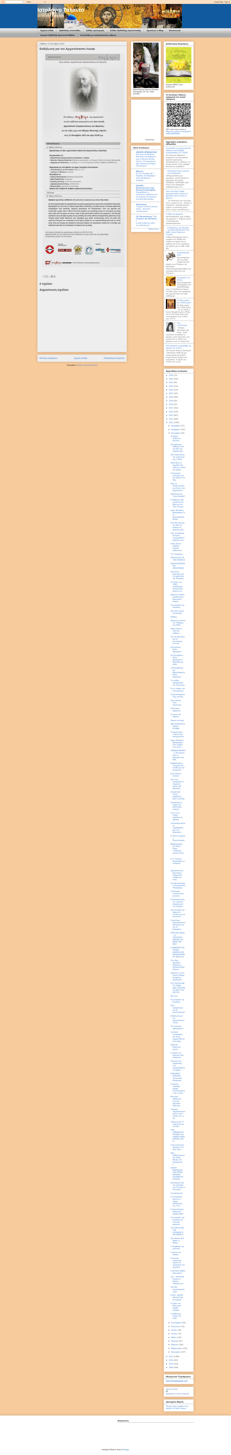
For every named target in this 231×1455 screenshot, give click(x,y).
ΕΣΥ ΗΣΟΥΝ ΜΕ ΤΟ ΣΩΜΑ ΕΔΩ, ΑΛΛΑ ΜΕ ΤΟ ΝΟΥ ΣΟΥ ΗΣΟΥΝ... (178, 987)
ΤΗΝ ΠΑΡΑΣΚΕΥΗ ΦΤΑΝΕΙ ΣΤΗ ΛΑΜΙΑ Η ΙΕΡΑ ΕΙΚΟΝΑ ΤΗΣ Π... (177, 1135)
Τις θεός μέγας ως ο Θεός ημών (184, 301)
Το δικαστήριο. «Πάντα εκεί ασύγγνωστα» (177, 734)
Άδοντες (139, 171)
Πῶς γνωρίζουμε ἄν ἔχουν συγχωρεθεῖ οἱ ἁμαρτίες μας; (177, 536)
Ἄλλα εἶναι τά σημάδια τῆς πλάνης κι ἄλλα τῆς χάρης (178, 466)
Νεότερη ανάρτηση (48, 358)
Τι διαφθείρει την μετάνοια (177, 1247)
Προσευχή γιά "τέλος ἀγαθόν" (178, 495)
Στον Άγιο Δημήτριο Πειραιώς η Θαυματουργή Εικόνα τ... (177, 964)
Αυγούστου (176, 1326)
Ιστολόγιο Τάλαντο (60, 10)
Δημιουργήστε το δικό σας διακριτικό (177, 1393)
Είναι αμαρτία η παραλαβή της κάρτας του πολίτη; (178, 347)
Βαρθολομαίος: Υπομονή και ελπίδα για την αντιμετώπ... (177, 766)
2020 (171, 397)
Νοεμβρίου (176, 429)
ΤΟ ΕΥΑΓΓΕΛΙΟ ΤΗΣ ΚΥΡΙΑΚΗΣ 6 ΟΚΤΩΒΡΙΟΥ (177, 1231)
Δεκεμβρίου (176, 426)
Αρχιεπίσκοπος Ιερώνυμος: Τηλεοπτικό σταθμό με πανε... (177, 875)
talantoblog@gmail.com (177, 1381)
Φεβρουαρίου (177, 1348)
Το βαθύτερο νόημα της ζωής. (176, 1316)
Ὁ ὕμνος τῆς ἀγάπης (176, 715)
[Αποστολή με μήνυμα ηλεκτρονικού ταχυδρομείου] (44, 276)
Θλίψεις (174, 617)
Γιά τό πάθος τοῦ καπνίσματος (178, 689)
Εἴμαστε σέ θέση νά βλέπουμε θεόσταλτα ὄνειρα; (177, 598)
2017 (171, 408)
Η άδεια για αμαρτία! (174, 214)
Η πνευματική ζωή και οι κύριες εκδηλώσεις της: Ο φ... (176, 1201)
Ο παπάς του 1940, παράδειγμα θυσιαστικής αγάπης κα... (177, 586)
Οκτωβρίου (176, 433)
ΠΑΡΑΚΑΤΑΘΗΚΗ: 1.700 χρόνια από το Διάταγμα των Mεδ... (178, 754)
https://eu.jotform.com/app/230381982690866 (178, 132)
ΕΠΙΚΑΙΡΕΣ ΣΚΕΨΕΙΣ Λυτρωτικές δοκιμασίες (176, 1076)
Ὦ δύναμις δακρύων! (176, 709)
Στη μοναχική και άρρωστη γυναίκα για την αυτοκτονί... (178, 913)
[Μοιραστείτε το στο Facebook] (52, 276)
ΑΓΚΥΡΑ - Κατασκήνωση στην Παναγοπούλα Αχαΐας (145, 188)
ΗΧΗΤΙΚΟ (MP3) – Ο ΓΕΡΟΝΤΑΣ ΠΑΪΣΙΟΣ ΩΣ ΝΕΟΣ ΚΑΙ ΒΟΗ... (178, 938)
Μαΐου (174, 1337)
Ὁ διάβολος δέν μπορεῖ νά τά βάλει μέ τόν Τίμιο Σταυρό (177, 503)
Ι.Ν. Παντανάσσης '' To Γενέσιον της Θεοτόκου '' (146, 218)
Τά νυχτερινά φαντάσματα (177, 1027)
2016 (171, 412)
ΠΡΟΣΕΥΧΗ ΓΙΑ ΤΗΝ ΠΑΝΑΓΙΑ (178, 559)
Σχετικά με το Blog (155, 30)
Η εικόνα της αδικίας (176, 1253)
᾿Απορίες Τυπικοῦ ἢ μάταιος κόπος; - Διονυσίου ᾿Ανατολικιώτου (146, 209)
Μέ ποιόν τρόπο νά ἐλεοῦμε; (177, 612)
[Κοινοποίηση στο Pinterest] (54, 276)
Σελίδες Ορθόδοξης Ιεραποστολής (125, 30)
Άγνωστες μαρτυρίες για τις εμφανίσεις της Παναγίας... (178, 575)
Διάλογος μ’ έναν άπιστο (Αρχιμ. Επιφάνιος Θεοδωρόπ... (178, 976)
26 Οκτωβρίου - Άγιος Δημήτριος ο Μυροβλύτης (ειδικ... (177, 659)
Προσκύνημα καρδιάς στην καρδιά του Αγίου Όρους (177, 1407)
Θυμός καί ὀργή (177, 720)
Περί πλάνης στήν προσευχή (176, 702)
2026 (171, 375)
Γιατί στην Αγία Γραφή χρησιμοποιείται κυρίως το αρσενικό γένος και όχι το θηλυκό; (177, 194)
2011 (171, 1360)
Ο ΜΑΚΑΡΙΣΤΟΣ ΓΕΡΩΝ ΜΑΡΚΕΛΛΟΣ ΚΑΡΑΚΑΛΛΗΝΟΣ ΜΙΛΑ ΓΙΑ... (178, 952)
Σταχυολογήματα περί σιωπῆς (178, 695)
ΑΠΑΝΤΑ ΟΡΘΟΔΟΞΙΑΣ (146, 152)
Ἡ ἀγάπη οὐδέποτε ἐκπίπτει (176, 438)
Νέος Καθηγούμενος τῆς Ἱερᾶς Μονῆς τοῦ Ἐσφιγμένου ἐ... (178, 1158)
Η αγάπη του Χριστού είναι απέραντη (177, 1055)
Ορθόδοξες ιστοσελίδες (69, 30)
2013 (171, 422)
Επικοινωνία (175, 30)
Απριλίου (175, 1341)
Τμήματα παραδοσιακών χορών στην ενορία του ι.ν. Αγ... (178, 1113)
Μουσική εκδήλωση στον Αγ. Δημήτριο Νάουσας (176, 1101)
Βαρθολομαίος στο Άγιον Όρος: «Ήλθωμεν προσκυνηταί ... (177, 849)
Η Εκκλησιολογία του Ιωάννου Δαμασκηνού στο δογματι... (178, 902)
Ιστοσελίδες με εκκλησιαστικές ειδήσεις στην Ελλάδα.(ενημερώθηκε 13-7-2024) (178, 150)
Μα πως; (174, 996)
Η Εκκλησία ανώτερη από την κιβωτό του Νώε (178, 476)
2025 (171, 379)
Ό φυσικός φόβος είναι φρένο (178, 1272)
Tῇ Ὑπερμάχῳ (177, 554)
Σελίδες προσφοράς (95, 30)
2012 (171, 1356)
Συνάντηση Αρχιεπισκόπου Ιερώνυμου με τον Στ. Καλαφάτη (178, 924)
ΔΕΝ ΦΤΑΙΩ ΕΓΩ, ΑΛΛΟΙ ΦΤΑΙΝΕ (178, 726)
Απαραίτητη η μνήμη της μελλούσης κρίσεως (176, 805)
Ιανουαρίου (176, 1352)
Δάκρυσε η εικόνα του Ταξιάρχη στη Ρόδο (178, 622)
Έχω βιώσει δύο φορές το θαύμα (177, 1240)
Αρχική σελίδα (46, 30)
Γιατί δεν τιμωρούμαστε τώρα (177, 1289)
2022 (171, 390)
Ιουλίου (174, 1330)
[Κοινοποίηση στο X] (49, 276)
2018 (171, 404)
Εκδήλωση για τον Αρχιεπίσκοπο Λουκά (177, 1019)
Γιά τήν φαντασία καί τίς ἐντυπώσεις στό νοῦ (178, 640)
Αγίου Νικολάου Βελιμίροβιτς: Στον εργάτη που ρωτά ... (177, 743)
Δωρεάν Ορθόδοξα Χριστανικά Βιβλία (57, 35)
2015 (171, 415)
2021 (171, 393)
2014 (171, 419)
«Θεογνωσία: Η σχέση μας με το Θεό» (177, 1124)
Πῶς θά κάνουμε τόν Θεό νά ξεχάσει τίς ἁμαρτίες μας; (177, 526)
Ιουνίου (174, 1334)
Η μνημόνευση (177, 1193)
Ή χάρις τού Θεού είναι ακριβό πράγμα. (176, 1306)
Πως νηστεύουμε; (182, 324)
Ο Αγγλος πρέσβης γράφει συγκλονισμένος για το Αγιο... (178, 1088)
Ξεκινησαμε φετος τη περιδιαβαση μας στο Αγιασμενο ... (178, 827)
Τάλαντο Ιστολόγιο (172, 1389)
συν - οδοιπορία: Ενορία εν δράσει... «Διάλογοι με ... (178, 1279)
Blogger (126, 1450)
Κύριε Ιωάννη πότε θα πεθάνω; (176, 630)
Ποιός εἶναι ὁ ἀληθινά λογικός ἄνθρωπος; (176, 547)
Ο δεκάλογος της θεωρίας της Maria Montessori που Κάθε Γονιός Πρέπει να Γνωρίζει (177, 231)
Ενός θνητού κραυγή (176, 775)
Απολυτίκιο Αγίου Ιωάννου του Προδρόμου (178, 172)
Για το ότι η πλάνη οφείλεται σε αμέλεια (177, 816)
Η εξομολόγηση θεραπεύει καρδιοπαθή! (177, 1211)
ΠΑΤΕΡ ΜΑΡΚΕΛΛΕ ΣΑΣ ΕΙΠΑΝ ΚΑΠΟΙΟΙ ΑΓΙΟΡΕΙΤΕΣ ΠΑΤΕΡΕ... (177, 1173)
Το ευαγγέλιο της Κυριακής (177, 606)
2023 (171, 386)
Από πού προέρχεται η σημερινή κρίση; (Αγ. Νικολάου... (177, 783)
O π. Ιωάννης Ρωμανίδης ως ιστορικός (178, 861)
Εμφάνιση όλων (153, 229)
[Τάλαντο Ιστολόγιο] (167, 1391)
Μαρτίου (175, 1344)
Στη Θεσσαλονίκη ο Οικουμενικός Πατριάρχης (178, 885)
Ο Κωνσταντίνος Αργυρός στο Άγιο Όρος (177, 1147)
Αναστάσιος (141, 204)
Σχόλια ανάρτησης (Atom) (87, 365)
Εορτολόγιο (149, 140)
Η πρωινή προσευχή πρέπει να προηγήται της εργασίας (178, 1262)
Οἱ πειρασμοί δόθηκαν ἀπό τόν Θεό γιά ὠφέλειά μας (177, 447)
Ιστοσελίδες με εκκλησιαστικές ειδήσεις (98, 35)
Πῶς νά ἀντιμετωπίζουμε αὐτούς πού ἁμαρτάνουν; (178, 487)
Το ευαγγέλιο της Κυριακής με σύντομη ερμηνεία (177, 1220)
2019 (171, 401)
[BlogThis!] (46, 276)
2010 (171, 1364)
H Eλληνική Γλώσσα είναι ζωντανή (177, 893)
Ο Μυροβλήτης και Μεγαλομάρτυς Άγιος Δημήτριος (178, 672)
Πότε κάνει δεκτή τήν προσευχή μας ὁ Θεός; (177, 457)
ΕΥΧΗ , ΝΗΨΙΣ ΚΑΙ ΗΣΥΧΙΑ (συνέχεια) (177, 1297)
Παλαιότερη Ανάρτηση (114, 358)
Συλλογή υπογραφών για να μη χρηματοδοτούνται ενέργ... (178, 1036)
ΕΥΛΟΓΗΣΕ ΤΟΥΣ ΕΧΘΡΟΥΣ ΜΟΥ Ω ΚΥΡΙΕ (178, 795)
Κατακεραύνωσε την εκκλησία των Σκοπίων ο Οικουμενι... (178, 1186)
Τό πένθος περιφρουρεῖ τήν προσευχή (177, 682)
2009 (171, 1367)
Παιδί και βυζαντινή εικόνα (176, 1047)
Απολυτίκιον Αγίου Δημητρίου (176, 649)
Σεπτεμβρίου (176, 1323)
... (171, 867)
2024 (171, 382)
